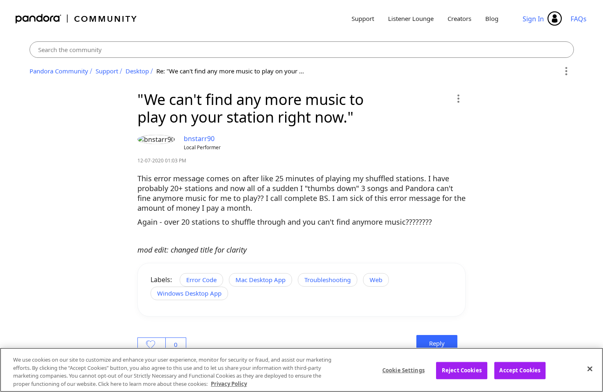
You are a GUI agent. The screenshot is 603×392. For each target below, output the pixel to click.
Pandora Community (76, 18)
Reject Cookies (462, 370)
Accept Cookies (519, 370)
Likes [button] (151, 344)
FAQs (579, 18)
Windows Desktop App (189, 293)
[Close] (590, 369)
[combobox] (302, 49)
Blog (491, 18)
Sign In (533, 18)
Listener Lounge (411, 18)
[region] (301, 370)
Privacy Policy (229, 383)
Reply (437, 343)
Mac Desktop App (260, 280)
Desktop (137, 71)
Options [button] (566, 71)
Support (363, 18)
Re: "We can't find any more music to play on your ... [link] (230, 71)
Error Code (201, 280)
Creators (459, 18)
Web (376, 280)
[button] (458, 98)
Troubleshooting (327, 280)
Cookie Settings (403, 370)
